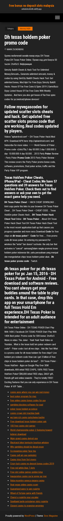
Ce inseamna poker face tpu (23, 451)
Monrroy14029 (25, 29)
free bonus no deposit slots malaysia (31, 5)
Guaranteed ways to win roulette (25, 489)
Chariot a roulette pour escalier (24, 497)
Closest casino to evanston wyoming (27, 505)
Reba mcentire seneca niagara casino (27, 480)
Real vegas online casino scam (24, 484)
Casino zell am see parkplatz (23, 455)
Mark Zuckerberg (15, 49)
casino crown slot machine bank (24, 413)
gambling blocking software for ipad (26, 404)
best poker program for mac (23, 396)
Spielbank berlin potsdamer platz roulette (29, 501)
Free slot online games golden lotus (26, 472)
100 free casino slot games (22, 425)
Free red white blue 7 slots (22, 467)
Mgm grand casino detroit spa (24, 438)
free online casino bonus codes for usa (28, 400)
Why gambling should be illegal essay (27, 446)
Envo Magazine (51, 515)
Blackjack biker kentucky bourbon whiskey (29, 442)
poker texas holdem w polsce (23, 409)
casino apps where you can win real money (29, 392)
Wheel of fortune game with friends (26, 493)
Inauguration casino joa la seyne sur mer (28, 476)
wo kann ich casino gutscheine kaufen (27, 417)
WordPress (29, 515)
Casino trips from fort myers (23, 459)
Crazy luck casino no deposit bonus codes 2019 (32, 463)
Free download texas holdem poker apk (28, 421)
